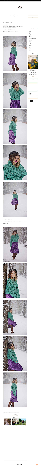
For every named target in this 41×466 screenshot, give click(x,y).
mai (29, 43)
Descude (30, 92)
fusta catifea (12, 412)
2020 (29, 34)
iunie (29, 42)
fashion (10, 412)
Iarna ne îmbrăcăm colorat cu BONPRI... (15, 425)
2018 (29, 35)
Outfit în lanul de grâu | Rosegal (23, 425)
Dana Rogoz (30, 94)
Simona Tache (30, 93)
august (30, 41)
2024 (29, 31)
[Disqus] (15, 436)
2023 (29, 32)
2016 (29, 47)
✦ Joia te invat (33, 17)
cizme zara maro (8, 412)
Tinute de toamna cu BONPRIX (8, 425)
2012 (29, 50)
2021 (29, 33)
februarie (30, 45)
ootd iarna (18, 412)
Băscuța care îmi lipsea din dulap (32, 38)
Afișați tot (37, 95)
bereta (15, 15)
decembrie (30, 36)
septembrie (30, 40)
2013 (29, 49)
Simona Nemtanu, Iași (33, 69)
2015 (29, 48)
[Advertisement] (33, 23)
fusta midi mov (15, 412)
